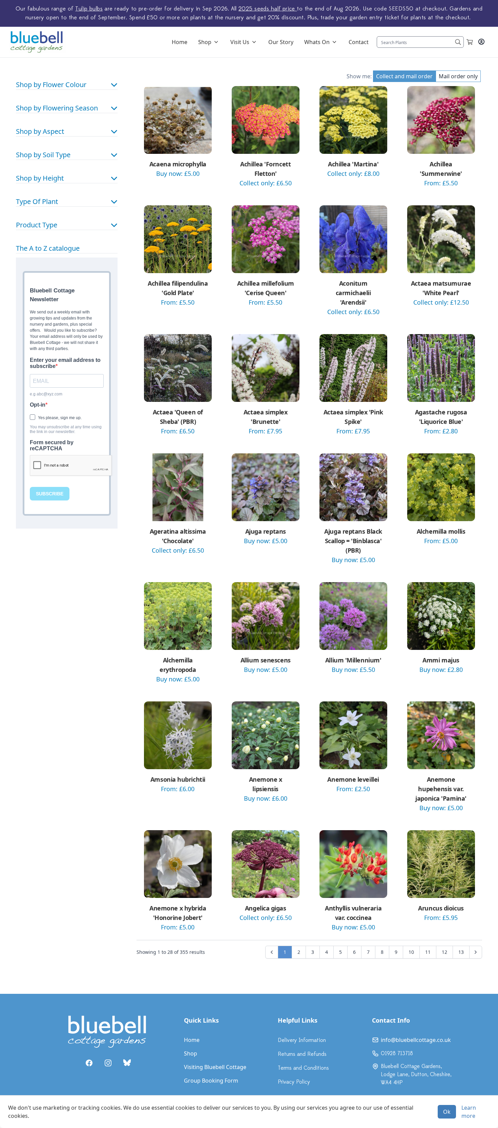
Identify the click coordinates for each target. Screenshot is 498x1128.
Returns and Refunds (302, 1054)
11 (428, 952)
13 (461, 952)
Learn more (468, 1112)
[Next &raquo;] (475, 952)
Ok (447, 1111)
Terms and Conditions (303, 1068)
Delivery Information (302, 1040)
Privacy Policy (294, 1082)
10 (411, 952)
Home (179, 42)
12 (444, 952)
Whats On (317, 42)
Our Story (280, 42)
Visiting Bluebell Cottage (215, 1067)
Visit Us (239, 42)
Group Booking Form (211, 1080)
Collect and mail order (404, 76)
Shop (204, 42)
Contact (359, 42)
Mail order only (458, 76)
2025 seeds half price (267, 9)
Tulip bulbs (89, 9)
